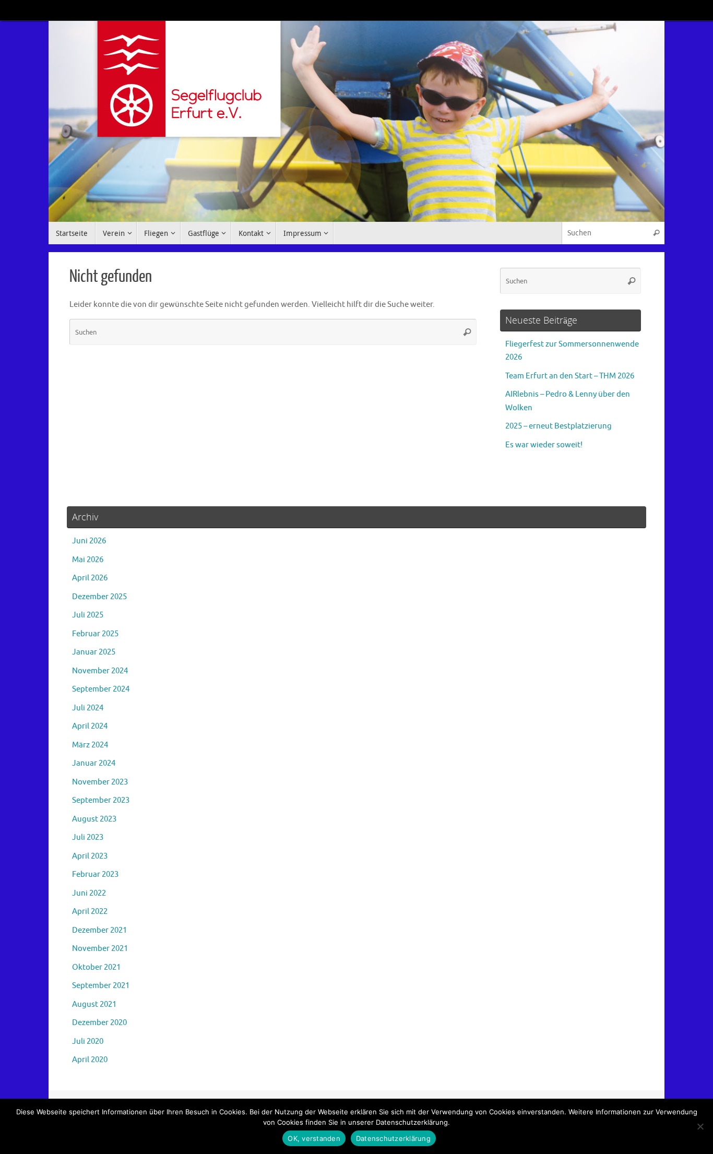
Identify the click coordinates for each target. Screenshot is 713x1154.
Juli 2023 (87, 837)
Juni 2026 (89, 541)
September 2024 (100, 689)
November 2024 (100, 671)
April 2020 (90, 1060)
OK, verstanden (314, 1138)
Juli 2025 (87, 615)
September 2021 (100, 986)
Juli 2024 (87, 708)
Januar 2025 (93, 652)
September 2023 (100, 800)
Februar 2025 (95, 634)
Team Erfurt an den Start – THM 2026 (569, 376)
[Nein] (700, 1126)
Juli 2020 (87, 1041)
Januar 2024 (93, 763)
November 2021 (100, 949)
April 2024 (90, 726)
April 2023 (90, 856)
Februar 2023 (95, 874)
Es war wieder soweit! (544, 445)
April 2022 (90, 912)
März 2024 (90, 745)
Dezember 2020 (99, 1023)
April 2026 (90, 578)
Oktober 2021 (96, 967)
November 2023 (100, 782)
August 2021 (94, 1004)
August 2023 (94, 819)
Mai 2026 (87, 560)
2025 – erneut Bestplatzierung (558, 426)
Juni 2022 (89, 893)
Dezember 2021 (99, 930)
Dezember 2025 (99, 597)
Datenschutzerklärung (393, 1138)
